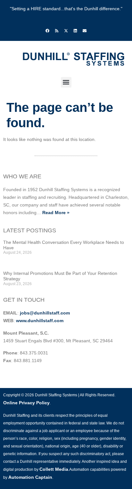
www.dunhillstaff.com (39, 320)
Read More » (56, 212)
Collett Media (53, 469)
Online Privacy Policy (26, 402)
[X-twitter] (66, 31)
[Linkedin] (75, 31)
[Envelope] (84, 31)
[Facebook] (47, 31)
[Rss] (57, 31)
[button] (66, 82)
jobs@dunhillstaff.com (45, 312)
